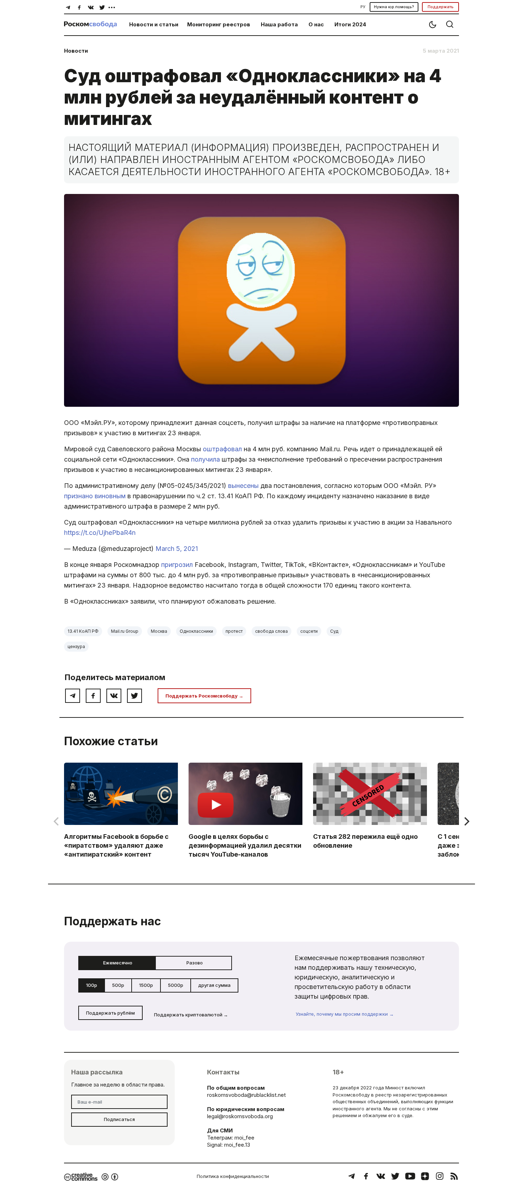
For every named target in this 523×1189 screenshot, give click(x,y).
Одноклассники (196, 631)
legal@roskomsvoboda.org (240, 1116)
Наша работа (279, 24)
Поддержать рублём (110, 1013)
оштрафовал (223, 449)
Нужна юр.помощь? (394, 6)
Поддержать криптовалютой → (191, 1014)
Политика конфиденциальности (233, 1176)
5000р (175, 985)
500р (118, 985)
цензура (76, 646)
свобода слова (271, 631)
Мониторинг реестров (218, 24)
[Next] (466, 821)
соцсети (309, 631)
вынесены (244, 485)
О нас (316, 24)
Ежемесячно (117, 963)
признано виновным (95, 496)
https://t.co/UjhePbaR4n (100, 532)
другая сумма (214, 985)
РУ (362, 6)
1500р (146, 985)
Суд (334, 631)
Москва (159, 631)
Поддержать (441, 6)
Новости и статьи (153, 24)
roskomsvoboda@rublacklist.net (246, 1094)
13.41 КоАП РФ (83, 631)
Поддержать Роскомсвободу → (204, 696)
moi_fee (244, 1137)
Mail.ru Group (124, 631)
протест (234, 631)
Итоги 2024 (350, 24)
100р (91, 985)
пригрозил (178, 564)
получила (206, 459)
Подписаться (119, 1119)
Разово (194, 963)
